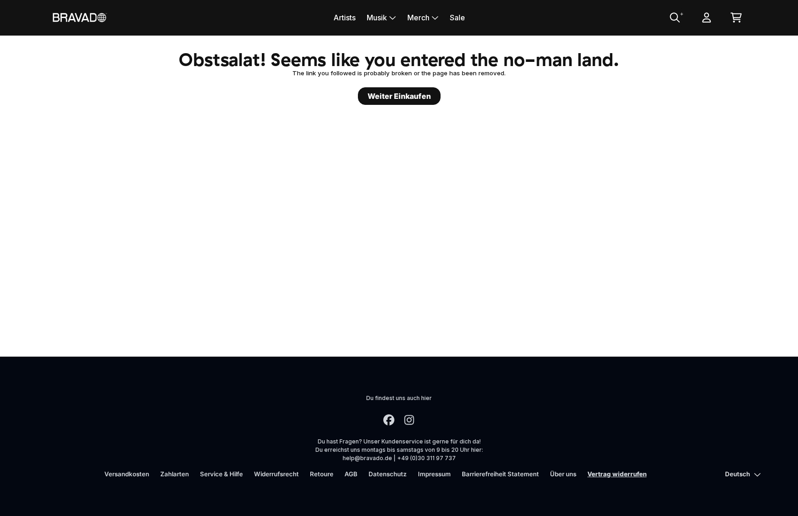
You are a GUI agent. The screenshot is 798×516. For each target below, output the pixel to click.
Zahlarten (174, 474)
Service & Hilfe (221, 474)
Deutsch (737, 474)
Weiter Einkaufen (399, 96)
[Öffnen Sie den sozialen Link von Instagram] (409, 420)
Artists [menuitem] (344, 17)
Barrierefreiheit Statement (500, 474)
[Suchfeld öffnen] (674, 17)
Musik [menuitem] (377, 17)
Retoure (321, 474)
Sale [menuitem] (457, 17)
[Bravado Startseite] (79, 17)
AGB (351, 474)
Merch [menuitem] (418, 17)
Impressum (434, 474)
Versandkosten (126, 474)
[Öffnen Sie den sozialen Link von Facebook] (389, 420)
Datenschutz (388, 474)
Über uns (563, 474)
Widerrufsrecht (276, 474)
